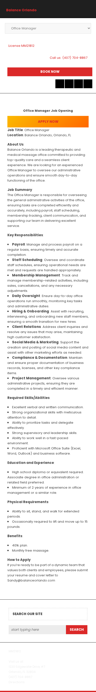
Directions (17, 682)
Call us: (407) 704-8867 (68, 57)
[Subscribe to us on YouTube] (87, 83)
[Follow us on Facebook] (69, 83)
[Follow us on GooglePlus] (78, 83)
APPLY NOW (48, 121)
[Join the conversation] (59, 83)
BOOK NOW (50, 71)
